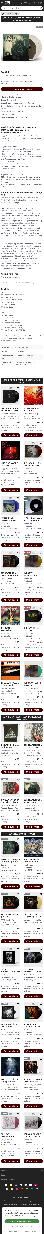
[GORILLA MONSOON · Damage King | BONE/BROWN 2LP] (22, 46)
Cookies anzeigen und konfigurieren (22, 1231)
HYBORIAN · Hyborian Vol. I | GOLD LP (31, 574)
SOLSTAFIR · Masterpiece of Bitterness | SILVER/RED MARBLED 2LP (7, 1135)
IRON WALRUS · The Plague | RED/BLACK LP (33, 464)
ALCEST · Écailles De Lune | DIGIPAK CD (9, 1080)
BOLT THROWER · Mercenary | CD (31, 860)
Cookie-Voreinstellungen (30, 1204)
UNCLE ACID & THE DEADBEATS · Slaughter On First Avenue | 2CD (9, 464)
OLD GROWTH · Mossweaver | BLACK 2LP (33, 970)
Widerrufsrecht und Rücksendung (17, 1201)
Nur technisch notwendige (22, 1226)
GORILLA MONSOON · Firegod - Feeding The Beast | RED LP (10, 801)
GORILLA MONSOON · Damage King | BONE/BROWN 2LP (33, 801)
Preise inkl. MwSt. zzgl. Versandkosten (16, 75)
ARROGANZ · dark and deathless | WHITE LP (9, 1025)
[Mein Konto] (30, 3)
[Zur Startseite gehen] (7, 3)
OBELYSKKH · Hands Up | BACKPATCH (10, 746)
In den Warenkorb (23, 89)
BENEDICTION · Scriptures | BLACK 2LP (32, 1025)
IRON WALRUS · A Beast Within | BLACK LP (10, 574)
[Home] (3, 13)
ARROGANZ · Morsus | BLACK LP (10, 915)
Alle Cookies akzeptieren (22, 1221)
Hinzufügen (12, 435)
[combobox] (19, 8)
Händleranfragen (11, 1204)
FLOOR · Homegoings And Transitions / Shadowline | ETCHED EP (33, 519)
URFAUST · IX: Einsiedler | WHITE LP (10, 970)
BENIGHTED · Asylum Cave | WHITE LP (33, 1080)
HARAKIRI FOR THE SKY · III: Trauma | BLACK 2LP (32, 1135)
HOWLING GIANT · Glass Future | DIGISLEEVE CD (32, 409)
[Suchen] (40, 8)
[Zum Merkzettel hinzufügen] (18, 388)
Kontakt (35, 1201)
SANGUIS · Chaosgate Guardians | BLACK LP (10, 860)
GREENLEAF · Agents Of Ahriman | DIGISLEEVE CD (10, 684)
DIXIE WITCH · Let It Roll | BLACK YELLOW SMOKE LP (33, 629)
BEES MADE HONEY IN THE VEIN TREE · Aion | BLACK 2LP (9, 409)
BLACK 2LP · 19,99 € (10, 277)
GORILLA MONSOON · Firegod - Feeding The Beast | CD (33, 746)
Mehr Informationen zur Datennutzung (19, 1215)
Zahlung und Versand (21, 1197)
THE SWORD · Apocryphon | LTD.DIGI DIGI (7, 629)
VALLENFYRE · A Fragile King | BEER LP (32, 915)
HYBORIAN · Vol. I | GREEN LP (32, 684)
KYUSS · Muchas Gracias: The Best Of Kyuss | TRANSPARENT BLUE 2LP (10, 519)
